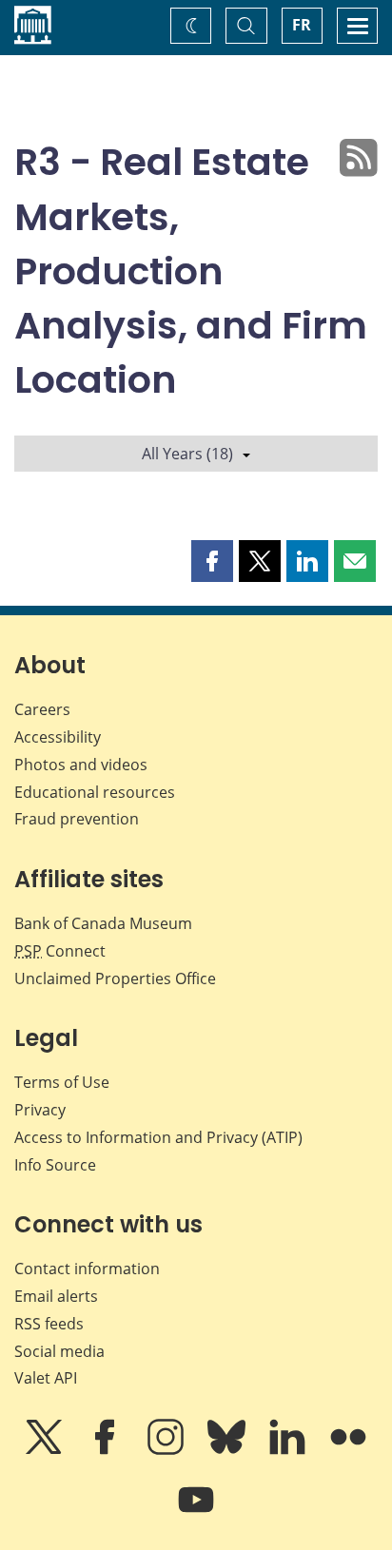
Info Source (55, 1164)
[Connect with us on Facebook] (106, 1450)
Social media (59, 1351)
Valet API (45, 1377)
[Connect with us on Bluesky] (228, 1450)
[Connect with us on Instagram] (167, 1450)
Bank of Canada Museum (103, 923)
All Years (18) (187, 453)
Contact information (87, 1268)
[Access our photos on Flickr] (348, 1450)
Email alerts (56, 1296)
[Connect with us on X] (45, 1450)
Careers (42, 709)
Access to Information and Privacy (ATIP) (158, 1137)
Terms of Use (61, 1082)
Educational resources (94, 792)
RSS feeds (49, 1323)
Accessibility (57, 737)
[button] (212, 561)
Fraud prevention (76, 818)
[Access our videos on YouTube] (196, 1512)
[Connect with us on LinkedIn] (289, 1450)
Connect (60, 950)
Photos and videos (80, 764)
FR (301, 24)
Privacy (40, 1109)
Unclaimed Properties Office (115, 978)
